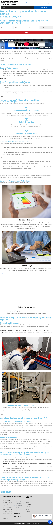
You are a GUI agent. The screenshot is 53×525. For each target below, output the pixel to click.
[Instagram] (16, 516)
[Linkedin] (18, 516)
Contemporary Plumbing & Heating (24, 523)
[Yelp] (22, 516)
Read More (3, 78)
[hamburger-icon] (3, 7)
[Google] (20, 516)
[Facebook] (15, 516)
